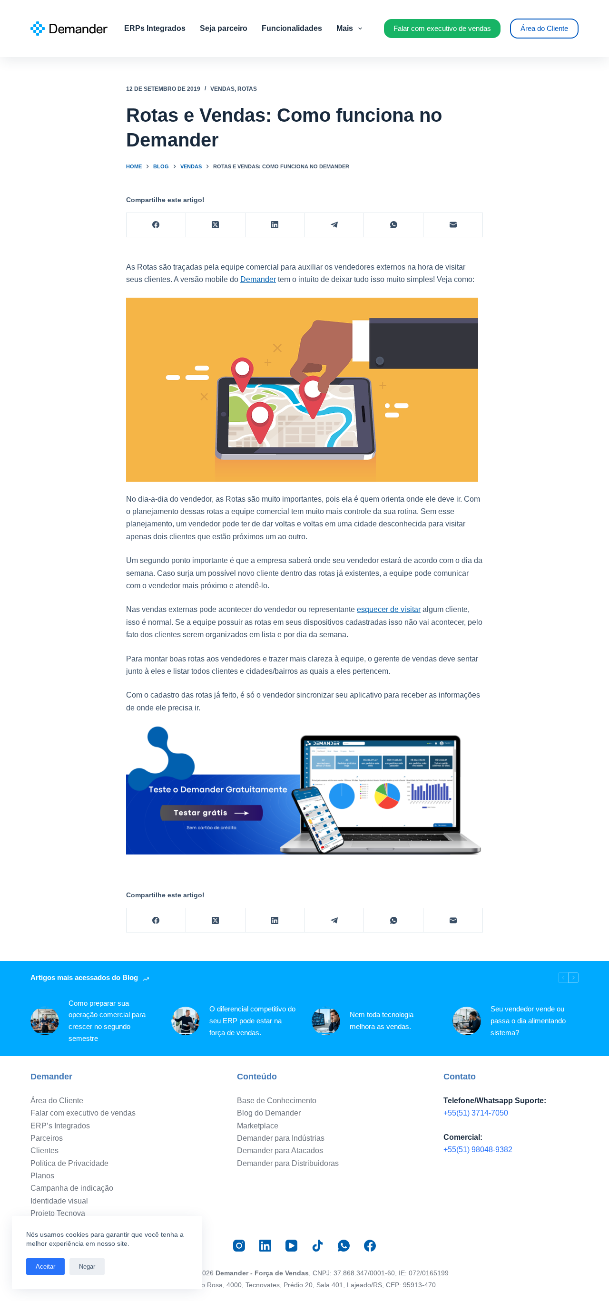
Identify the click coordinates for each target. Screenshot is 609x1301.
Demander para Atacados (280, 1150)
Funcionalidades (292, 28)
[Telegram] (334, 225)
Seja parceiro (223, 28)
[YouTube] (291, 1246)
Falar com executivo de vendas (442, 28)
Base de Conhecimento (276, 1101)
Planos (42, 1176)
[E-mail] (453, 225)
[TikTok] (318, 1246)
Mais (344, 28)
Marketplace (257, 1126)
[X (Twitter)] (216, 225)
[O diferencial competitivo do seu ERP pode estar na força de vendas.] (185, 1021)
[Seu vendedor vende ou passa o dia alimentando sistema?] (466, 1021)
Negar (87, 1266)
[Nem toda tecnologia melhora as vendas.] (326, 1021)
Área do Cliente (544, 28)
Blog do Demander (269, 1113)
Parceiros (46, 1138)
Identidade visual (59, 1201)
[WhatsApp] (393, 225)
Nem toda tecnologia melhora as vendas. (381, 1020)
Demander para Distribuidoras (288, 1163)
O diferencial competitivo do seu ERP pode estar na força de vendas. (252, 1021)
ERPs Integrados (155, 28)
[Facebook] (156, 225)
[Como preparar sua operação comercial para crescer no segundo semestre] (44, 1021)
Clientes (44, 1150)
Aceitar (45, 1266)
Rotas (247, 89)
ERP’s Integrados (60, 1126)
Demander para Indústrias (280, 1138)
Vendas (222, 89)
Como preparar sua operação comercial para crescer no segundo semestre (107, 1020)
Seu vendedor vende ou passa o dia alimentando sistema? (528, 1021)
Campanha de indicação (71, 1188)
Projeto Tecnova (57, 1213)
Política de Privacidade (69, 1163)
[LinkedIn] (275, 225)
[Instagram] (239, 1246)
